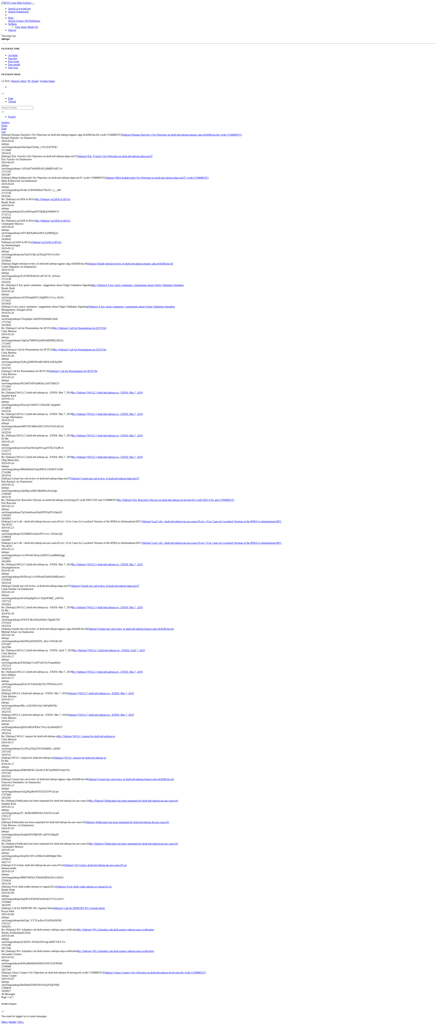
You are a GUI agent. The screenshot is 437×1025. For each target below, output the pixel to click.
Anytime (13, 55)
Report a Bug (18, 81)
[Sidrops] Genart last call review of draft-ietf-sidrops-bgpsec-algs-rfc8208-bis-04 (131, 779)
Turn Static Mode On (26, 27)
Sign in (12, 30)
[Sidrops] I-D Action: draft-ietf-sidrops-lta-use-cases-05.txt (95, 865)
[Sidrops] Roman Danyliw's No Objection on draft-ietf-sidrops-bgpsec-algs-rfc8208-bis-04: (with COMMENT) (182, 134)
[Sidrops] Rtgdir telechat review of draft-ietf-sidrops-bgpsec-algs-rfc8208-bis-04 (130, 263)
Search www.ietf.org (19, 8)
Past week (13, 61)
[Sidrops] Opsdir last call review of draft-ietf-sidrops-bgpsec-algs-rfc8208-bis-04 (131, 628)
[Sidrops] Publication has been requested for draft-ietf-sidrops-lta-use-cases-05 (127, 822)
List (3, 131)
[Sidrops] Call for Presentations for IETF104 (73, 371)
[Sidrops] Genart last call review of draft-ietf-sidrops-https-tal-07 (104, 478)
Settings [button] (12, 24)
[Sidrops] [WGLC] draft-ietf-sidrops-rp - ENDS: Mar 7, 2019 (101, 693)
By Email (33, 81)
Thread (12, 101)
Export (12, 116)
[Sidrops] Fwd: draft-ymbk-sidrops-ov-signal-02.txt (84, 886)
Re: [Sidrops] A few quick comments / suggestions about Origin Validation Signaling (138, 285)
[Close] (2, 1011)
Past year (13, 67)
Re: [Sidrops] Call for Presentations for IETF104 (80, 328)
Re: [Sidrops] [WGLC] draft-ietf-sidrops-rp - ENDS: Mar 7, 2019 (107, 392)
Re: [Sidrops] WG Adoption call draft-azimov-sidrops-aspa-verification (116, 929)
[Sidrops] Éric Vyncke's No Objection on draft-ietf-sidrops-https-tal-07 (115, 156)
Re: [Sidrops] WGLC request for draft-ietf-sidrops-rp (86, 736)
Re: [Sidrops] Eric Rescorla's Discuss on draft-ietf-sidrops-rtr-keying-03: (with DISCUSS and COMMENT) (176, 500)
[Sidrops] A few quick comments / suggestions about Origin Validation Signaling (131, 306)
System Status (47, 81)
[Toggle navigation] (33, 3)
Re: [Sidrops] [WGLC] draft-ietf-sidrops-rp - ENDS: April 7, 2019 (109, 650)
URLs (20, 1022)
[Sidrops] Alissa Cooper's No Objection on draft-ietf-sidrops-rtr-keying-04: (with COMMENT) (155, 972)
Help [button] (10, 17)
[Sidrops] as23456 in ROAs (46, 242)
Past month (14, 64)
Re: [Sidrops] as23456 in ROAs (53, 199)
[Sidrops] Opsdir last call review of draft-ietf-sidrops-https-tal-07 (104, 585)
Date (10, 98)
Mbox (4, 1022)
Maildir (12, 1022)
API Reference (32, 20)
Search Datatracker (18, 11)
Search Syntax (16, 20)
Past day (12, 58)
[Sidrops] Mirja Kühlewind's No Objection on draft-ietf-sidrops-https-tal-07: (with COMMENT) (157, 177)
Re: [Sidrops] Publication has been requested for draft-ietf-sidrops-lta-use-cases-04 (134, 800)
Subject (5, 122)
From (4, 125)
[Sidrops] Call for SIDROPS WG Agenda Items (79, 908)
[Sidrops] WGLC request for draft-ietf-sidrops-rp (80, 757)
